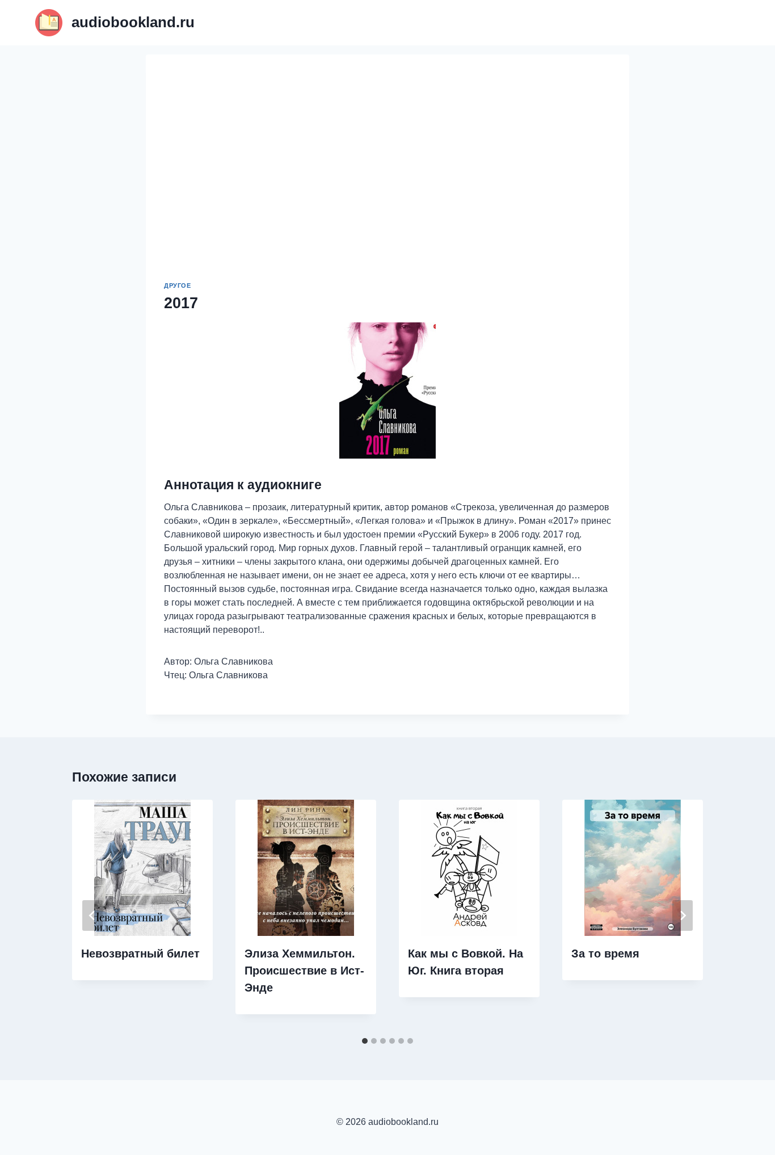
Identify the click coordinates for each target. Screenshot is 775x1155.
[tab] (365, 1041)
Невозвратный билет (140, 953)
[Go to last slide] (92, 915)
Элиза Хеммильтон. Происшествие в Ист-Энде (304, 970)
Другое (177, 285)
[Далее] (682, 915)
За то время (605, 953)
